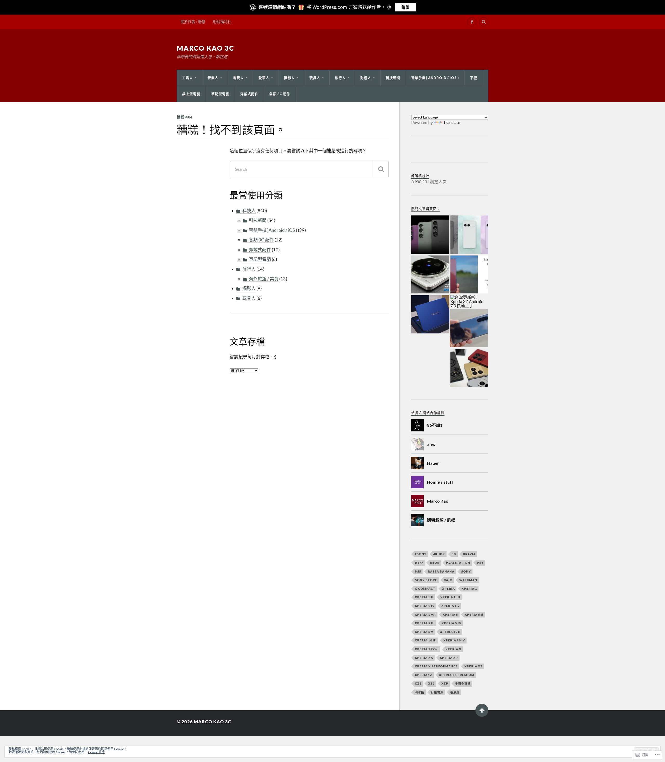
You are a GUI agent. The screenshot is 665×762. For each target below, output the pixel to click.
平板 (473, 78)
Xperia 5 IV (451, 623)
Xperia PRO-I (427, 649)
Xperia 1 (469, 588)
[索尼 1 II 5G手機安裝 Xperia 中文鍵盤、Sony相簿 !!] (469, 328)
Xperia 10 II (450, 631)
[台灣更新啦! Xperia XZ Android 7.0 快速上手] (469, 301)
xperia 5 (450, 614)
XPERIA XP (449, 657)
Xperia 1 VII (425, 614)
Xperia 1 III (450, 597)
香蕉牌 (455, 692)
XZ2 (431, 683)
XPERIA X (453, 649)
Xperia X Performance (436, 666)
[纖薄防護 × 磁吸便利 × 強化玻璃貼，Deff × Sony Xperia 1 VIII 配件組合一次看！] (469, 368)
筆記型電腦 (220, 94)
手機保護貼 (463, 683)
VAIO (448, 580)
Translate (451, 122)
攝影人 (289, 78)
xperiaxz (423, 674)
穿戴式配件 (249, 94)
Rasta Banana (441, 571)
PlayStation (458, 562)
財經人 (365, 78)
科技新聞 (393, 78)
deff (419, 562)
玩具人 (314, 78)
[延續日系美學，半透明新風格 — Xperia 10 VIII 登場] (469, 234)
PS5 (418, 571)
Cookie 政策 (96, 752)
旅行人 (340, 78)
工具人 (187, 78)
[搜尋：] (309, 169)
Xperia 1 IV (425, 605)
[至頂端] (481, 710)
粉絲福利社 (222, 21)
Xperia (448, 588)
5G (454, 554)
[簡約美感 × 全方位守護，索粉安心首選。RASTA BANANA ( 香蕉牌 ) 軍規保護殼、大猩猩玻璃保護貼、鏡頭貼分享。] (469, 274)
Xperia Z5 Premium (456, 674)
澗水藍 (419, 692)
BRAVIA (469, 554)
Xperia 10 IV (454, 640)
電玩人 (238, 78)
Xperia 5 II (474, 614)
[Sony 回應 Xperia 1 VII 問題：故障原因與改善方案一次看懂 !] (430, 234)
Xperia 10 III (426, 640)
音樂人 (213, 78)
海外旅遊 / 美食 (263, 278)
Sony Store (426, 580)
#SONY (421, 554)
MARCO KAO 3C (205, 48)
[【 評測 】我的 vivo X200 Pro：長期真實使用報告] (430, 274)
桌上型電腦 (191, 94)
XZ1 (418, 683)
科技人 (249, 210)
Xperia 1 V (450, 605)
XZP (444, 683)
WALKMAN (468, 580)
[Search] (483, 22)
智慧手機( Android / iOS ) (435, 78)
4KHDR (439, 554)
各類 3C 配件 (279, 94)
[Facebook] (471, 22)
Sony (466, 571)
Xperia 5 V (424, 631)
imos (434, 562)
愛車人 (263, 78)
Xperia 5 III (425, 623)
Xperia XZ (473, 666)
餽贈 (405, 7)
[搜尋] (381, 169)
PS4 (480, 562)
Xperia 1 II (424, 597)
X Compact (425, 588)
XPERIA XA (424, 657)
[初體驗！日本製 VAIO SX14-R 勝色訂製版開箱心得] (430, 314)
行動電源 (437, 692)
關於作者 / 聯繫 (193, 21)
